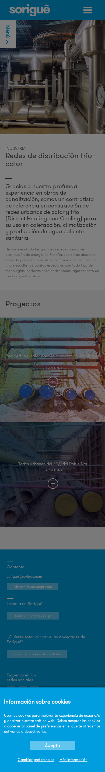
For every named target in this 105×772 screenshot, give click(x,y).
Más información (74, 759)
